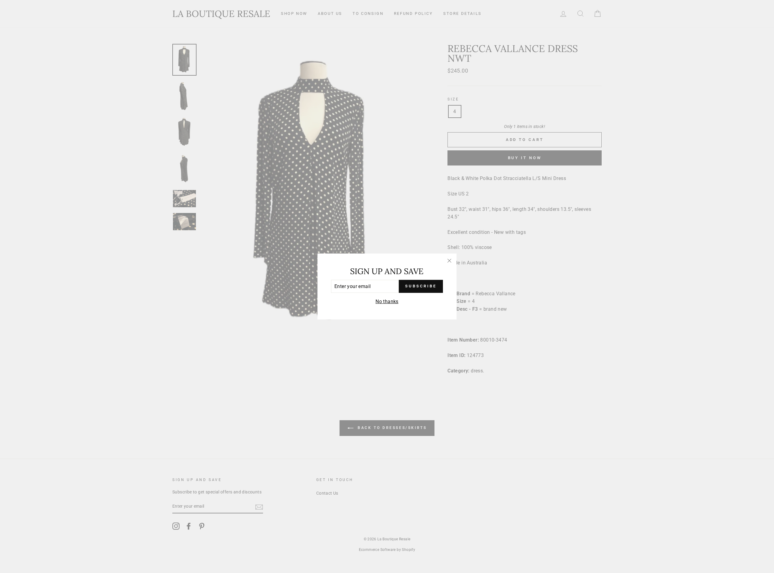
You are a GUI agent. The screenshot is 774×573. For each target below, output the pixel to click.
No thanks (387, 301)
